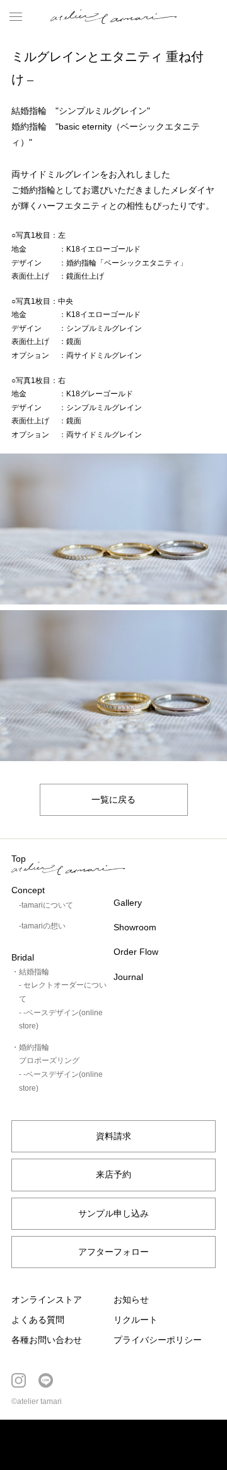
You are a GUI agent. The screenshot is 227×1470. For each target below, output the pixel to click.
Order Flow (136, 952)
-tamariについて (46, 905)
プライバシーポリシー (158, 1340)
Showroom (135, 927)
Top (18, 859)
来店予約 (113, 1174)
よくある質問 (37, 1320)
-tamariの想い (42, 926)
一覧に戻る (113, 799)
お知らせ (131, 1300)
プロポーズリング (49, 1060)
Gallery (128, 903)
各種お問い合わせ (46, 1340)
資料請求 (113, 1136)
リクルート (136, 1320)
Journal (128, 977)
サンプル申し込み (113, 1213)
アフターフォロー (113, 1252)
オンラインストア (46, 1300)
